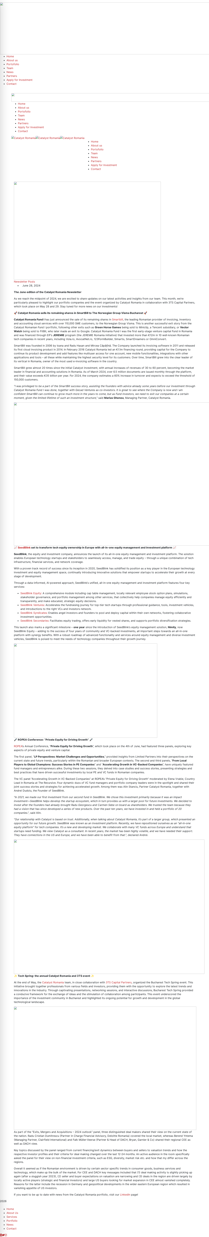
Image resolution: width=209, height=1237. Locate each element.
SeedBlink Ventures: (32, 605)
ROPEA (18, 746)
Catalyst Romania (53, 982)
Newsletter (20, 281)
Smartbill (117, 319)
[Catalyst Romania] (23, 137)
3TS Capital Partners (119, 982)
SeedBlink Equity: (31, 593)
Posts (31, 281)
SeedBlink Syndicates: (34, 612)
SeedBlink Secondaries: (34, 620)
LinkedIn (125, 1194)
